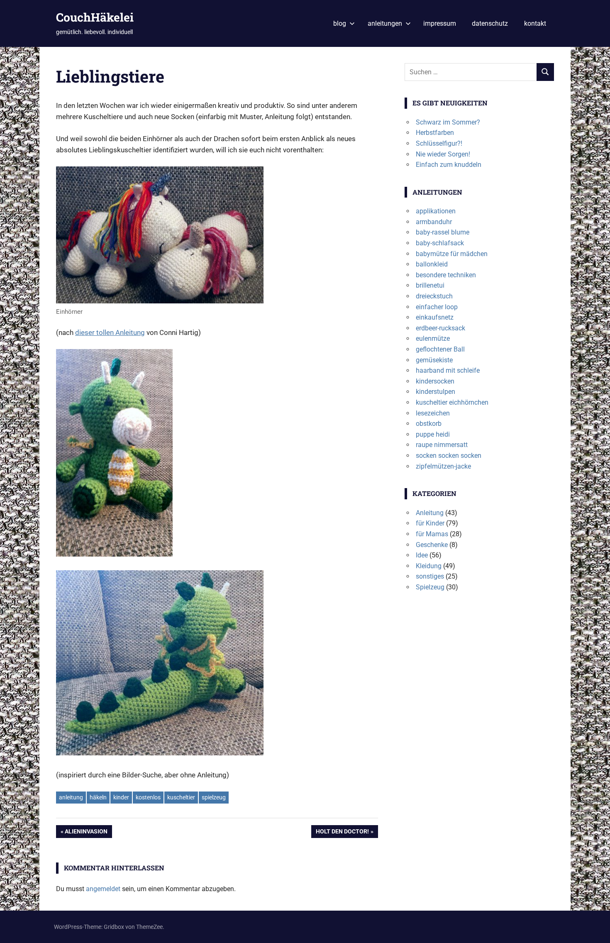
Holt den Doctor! (342, 833)
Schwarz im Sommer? (448, 122)
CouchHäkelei (95, 17)
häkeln (98, 797)
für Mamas (432, 534)
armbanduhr (434, 222)
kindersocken (435, 381)
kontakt (535, 23)
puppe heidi (433, 434)
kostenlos (148, 797)
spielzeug (214, 797)
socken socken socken (448, 455)
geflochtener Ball (440, 349)
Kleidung (429, 566)
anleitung (71, 797)
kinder (121, 797)
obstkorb (429, 424)
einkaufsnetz (435, 317)
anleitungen (385, 23)
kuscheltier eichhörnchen (452, 402)
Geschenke (432, 545)
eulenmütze (433, 338)
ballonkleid (432, 264)
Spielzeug (430, 587)
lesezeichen (433, 413)
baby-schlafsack (440, 243)
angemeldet (103, 889)
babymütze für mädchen (452, 254)
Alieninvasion (85, 833)
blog (339, 23)
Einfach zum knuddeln (448, 165)
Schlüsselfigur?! (439, 143)
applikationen (436, 211)
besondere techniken (446, 275)
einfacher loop (437, 307)
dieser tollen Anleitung (110, 332)
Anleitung (430, 513)
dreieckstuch (434, 296)
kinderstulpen (435, 392)
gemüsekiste (434, 360)
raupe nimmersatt (442, 445)
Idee (422, 555)
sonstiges (430, 576)
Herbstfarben (435, 133)
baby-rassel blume (442, 232)
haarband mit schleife (448, 370)
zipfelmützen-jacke (443, 466)
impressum (439, 23)
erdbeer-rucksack (440, 328)
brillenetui (430, 285)
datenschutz (490, 23)
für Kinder (430, 523)
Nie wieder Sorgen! (443, 154)
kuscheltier (181, 797)
